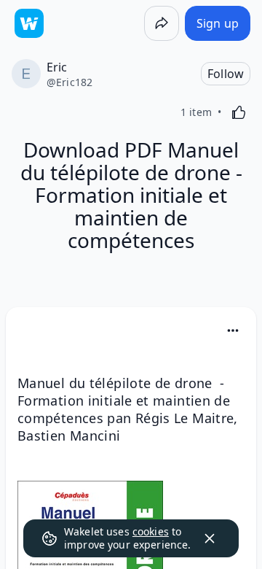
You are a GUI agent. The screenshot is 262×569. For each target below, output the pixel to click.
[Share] (161, 23)
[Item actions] (233, 330)
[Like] (238, 112)
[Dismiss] (209, 538)
